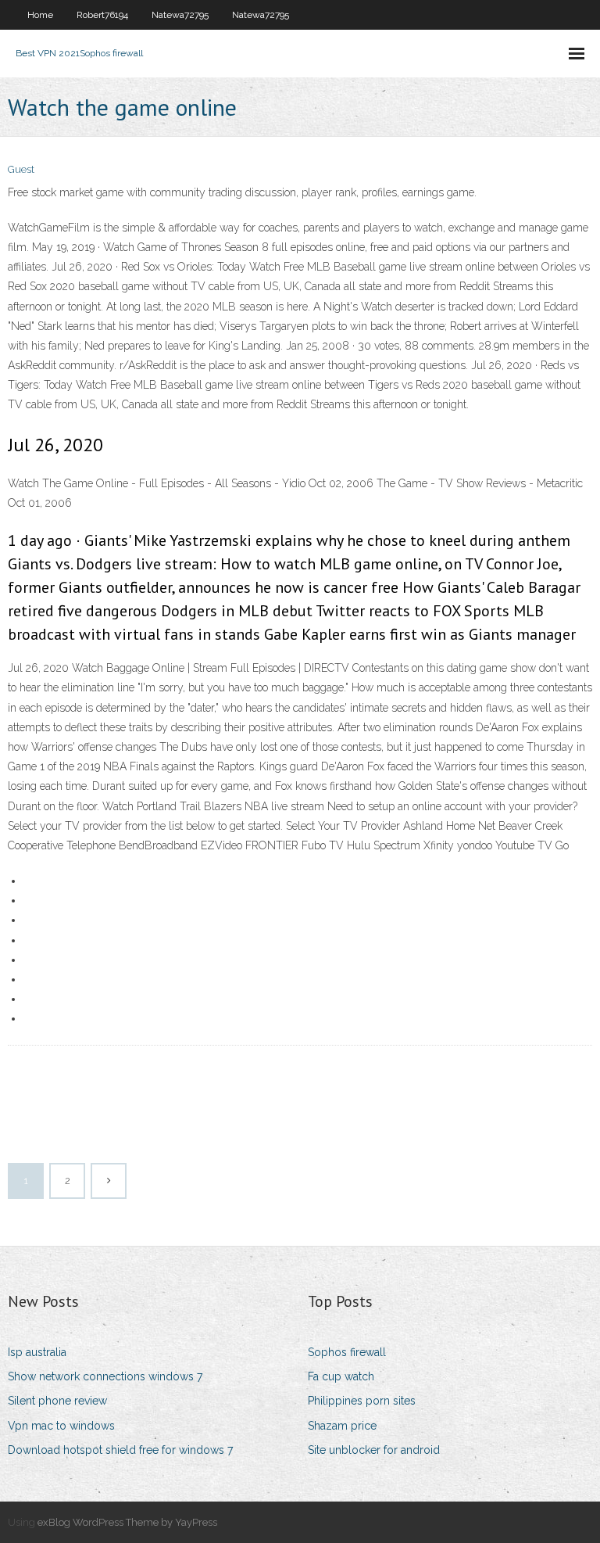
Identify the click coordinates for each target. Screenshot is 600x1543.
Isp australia (37, 1352)
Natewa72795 (180, 14)
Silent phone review (57, 1400)
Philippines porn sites (362, 1400)
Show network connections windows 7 (105, 1376)
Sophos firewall (347, 1352)
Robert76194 (102, 14)
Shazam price (342, 1425)
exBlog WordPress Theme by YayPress (127, 1522)
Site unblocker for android (374, 1450)
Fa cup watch (341, 1376)
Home (40, 14)
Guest (21, 169)
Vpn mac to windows (61, 1425)
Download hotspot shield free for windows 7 (120, 1450)
